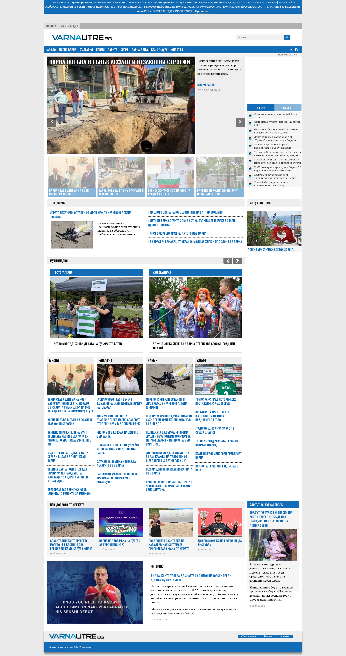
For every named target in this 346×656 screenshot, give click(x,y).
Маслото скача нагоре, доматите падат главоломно (185, 212)
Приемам (201, 11)
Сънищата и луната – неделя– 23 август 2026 (277, 123)
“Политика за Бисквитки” (283, 6)
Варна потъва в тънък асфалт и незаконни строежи (119, 61)
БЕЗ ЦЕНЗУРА (159, 50)
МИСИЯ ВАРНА (67, 50)
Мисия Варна (206, 85)
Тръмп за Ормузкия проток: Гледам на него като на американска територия (277, 153)
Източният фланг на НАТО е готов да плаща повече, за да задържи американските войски (276, 132)
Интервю (157, 566)
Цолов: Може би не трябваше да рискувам (220, 543)
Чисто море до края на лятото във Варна (177, 233)
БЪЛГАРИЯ (86, 50)
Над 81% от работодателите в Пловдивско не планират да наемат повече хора (275, 178)
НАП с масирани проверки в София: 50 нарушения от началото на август (277, 168)
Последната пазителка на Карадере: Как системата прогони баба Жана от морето (169, 545)
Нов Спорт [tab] (287, 107)
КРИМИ (100, 50)
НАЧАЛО (51, 50)
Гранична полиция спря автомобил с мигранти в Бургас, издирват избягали (277, 161)
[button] (51, 122)
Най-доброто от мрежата (67, 505)
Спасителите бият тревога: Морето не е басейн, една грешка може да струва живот (71, 545)
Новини (51, 26)
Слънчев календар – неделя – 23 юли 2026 (275, 115)
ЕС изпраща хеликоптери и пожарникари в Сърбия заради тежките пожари (273, 147)
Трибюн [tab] (261, 107)
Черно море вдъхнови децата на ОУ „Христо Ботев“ (88, 344)
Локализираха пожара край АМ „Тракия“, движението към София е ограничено (275, 140)
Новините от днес (287, 54)
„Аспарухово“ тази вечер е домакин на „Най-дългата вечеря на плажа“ (119, 403)
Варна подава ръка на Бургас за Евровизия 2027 (119, 543)
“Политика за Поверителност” (242, 6)
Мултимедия (69, 26)
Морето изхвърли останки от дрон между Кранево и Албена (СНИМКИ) (166, 403)
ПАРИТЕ (112, 50)
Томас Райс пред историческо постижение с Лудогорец (271, 183)
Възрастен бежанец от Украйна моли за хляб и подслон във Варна (195, 241)
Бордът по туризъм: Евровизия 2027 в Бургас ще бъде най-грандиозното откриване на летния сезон (270, 519)
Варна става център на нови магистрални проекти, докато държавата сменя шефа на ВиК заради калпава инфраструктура (70, 405)
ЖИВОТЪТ (177, 50)
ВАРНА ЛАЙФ (140, 50)
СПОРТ (124, 50)
